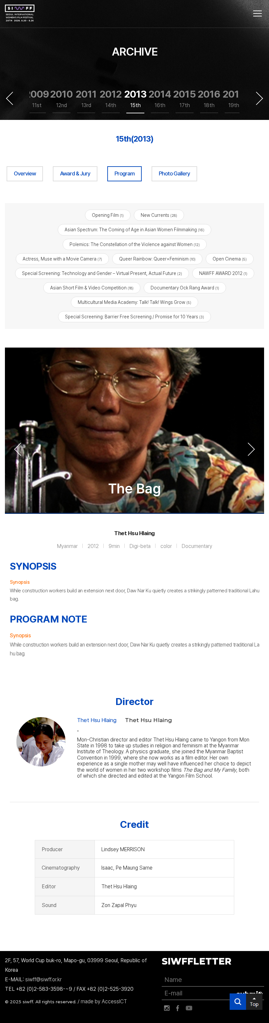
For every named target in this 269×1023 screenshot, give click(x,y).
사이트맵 (257, 13)
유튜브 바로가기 (189, 1008)
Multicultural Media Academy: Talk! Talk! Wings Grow (134, 302)
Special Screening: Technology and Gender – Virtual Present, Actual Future (102, 273)
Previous (9, 98)
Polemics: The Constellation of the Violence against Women (135, 244)
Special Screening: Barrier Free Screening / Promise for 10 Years (134, 316)
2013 (135, 98)
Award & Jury (75, 173)
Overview (25, 173)
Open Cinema (230, 258)
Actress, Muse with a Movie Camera (62, 258)
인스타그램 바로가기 (166, 1008)
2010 (61, 98)
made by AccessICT (104, 1001)
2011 (86, 98)
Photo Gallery (174, 173)
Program (124, 173)
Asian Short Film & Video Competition (92, 287)
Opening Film (108, 215)
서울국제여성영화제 (19, 13)
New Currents (159, 215)
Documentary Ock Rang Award (185, 287)
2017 (234, 98)
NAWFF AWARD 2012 (223, 273)
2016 (209, 98)
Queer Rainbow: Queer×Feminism (157, 258)
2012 (111, 98)
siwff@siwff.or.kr (43, 979)
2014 (160, 98)
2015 (185, 98)
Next (259, 98)
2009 (37, 98)
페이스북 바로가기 (178, 1008)
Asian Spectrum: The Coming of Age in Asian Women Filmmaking (134, 229)
